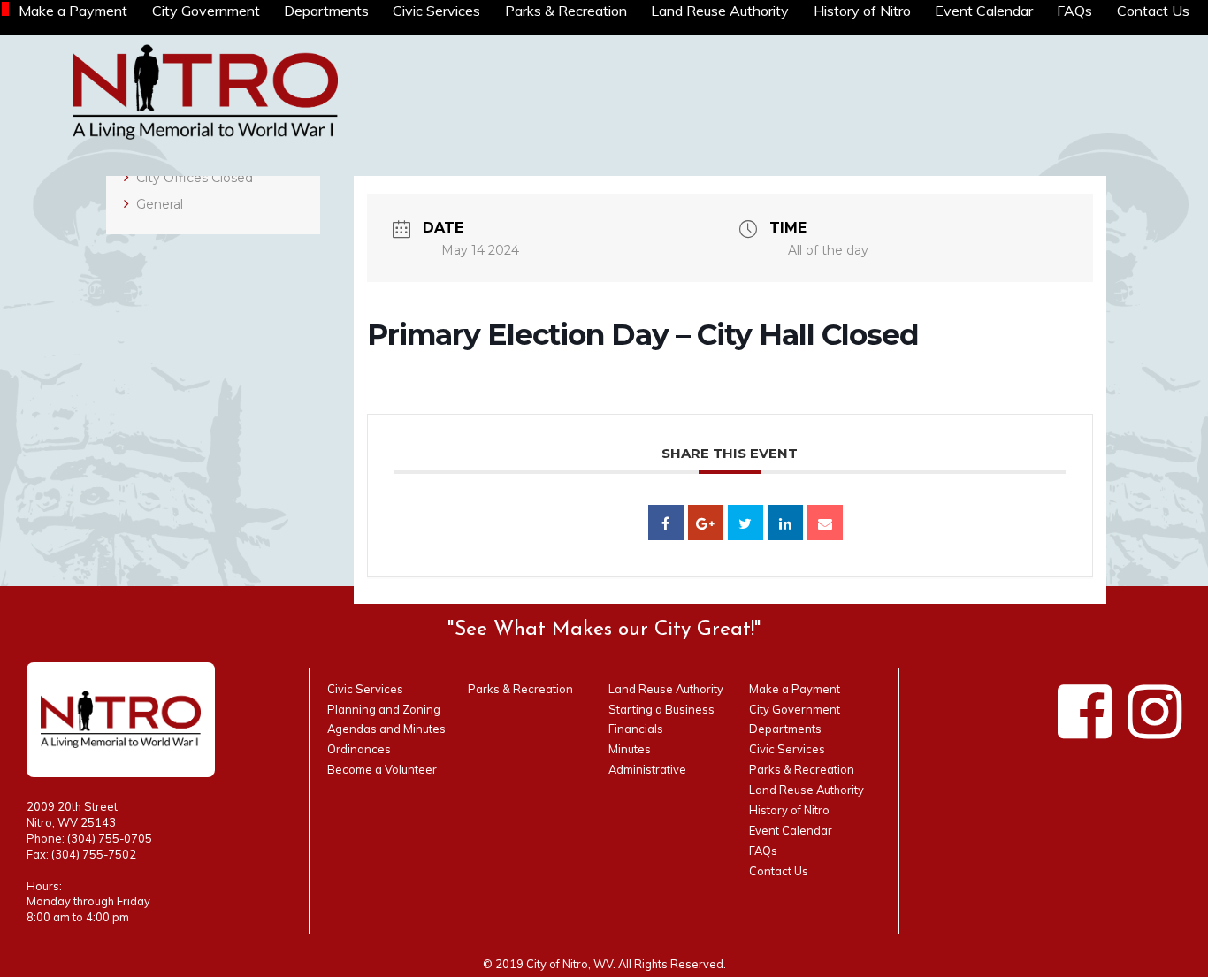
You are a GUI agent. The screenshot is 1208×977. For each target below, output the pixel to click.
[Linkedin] (785, 522)
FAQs (1074, 10)
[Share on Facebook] (666, 522)
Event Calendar (984, 10)
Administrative (647, 769)
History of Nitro (862, 10)
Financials (635, 728)
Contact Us (1153, 10)
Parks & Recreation (566, 10)
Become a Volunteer (382, 769)
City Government (206, 10)
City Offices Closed (194, 178)
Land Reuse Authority (720, 10)
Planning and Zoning (383, 709)
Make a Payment (73, 10)
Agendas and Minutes (386, 728)
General (159, 204)
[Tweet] (745, 522)
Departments (326, 10)
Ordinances (359, 749)
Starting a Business (661, 709)
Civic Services (436, 10)
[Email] (825, 522)
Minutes (629, 749)
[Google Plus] (705, 522)
